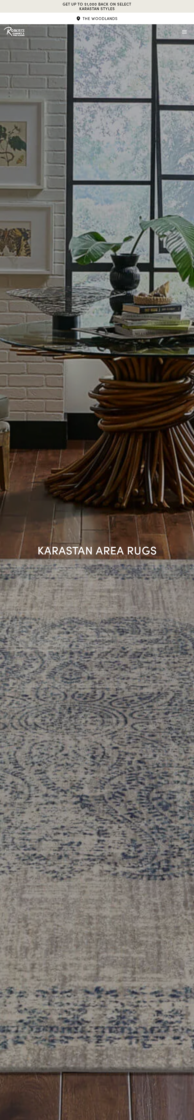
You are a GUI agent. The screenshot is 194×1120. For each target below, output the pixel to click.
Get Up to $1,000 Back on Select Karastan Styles (97, 6)
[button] (97, 18)
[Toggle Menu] (184, 32)
